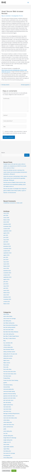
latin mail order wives (8, 400)
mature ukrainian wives (8, 415)
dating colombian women (9, 351)
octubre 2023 (6, 275)
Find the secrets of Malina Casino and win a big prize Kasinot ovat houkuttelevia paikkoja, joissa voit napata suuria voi (14, 184)
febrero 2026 (6, 219)
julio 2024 (5, 257)
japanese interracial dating (9, 393)
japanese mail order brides (9, 398)
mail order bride (7, 406)
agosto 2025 (6, 233)
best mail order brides (8, 329)
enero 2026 (6, 222)
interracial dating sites (8, 389)
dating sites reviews (8, 356)
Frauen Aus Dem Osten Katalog (10, 380)
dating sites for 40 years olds (10, 353)
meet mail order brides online (10, 417)
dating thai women (7, 358)
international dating (7, 384)
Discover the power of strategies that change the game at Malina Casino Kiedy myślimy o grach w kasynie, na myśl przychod (14, 190)
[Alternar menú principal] (28, 2)
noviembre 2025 (7, 226)
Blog (4, 340)
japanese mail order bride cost (10, 395)
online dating (6, 420)
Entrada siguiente (25, 84)
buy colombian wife (7, 342)
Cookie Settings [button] (6, 470)
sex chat (5, 433)
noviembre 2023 (7, 272)
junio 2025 (5, 237)
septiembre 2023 (7, 277)
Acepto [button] (14, 470)
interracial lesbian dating (9, 391)
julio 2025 (5, 235)
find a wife (5, 367)
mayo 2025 (6, 239)
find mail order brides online (9, 373)
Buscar (3, 152)
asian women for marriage (9, 318)
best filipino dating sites (8, 323)
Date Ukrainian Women (8, 349)
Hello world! (19, 202)
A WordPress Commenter (9, 202)
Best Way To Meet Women (9, 338)
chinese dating (6, 345)
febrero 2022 (6, 303)
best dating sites (7, 320)
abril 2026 (5, 215)
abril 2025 (5, 241)
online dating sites (7, 422)
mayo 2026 (6, 213)
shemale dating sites (8, 435)
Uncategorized (15, 15)
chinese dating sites (8, 347)
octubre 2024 (6, 250)
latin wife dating (7, 402)
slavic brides (6, 444)
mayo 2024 (6, 261)
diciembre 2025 (7, 224)
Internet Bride (6, 387)
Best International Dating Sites (10, 325)
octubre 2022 (6, 301)
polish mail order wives (8, 424)
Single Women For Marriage (9, 437)
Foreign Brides (6, 378)
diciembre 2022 (7, 297)
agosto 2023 (6, 279)
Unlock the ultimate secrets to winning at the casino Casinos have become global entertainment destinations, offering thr (15, 172)
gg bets (5, 382)
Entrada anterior (5, 84)
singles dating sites (7, 440)
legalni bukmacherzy (8, 404)
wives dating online (7, 457)
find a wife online (7, 369)
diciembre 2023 (7, 270)
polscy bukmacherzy (8, 426)
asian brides (6, 314)
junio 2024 (5, 259)
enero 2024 (6, 268)
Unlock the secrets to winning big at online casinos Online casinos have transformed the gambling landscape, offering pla (15, 178)
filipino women (6, 362)
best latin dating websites (9, 327)
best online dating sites (8, 334)
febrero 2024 (6, 266)
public (4, 429)
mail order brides (7, 409)
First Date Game (7, 376)
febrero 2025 (6, 244)
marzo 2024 (6, 264)
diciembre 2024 (7, 246)
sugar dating (6, 448)
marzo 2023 (6, 290)
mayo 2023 (6, 286)
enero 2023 (6, 294)
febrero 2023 (6, 292)
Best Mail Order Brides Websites (10, 331)
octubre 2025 (6, 228)
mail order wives (7, 411)
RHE (3, 2)
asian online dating (7, 316)
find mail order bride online (9, 371)
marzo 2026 (6, 217)
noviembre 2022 (7, 299)
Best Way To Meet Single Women (11, 336)
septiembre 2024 (7, 252)
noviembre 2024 (7, 248)
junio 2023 (5, 283)
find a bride (6, 365)
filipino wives (6, 360)
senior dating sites (7, 431)
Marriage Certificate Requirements (11, 413)
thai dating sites (7, 451)
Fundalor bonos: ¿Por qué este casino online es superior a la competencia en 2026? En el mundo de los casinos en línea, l (14, 166)
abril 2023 (5, 288)
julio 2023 (5, 281)
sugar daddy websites (8, 446)
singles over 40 (7, 442)
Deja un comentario (6, 15)
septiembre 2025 (7, 230)
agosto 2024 (6, 255)
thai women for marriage (9, 453)
